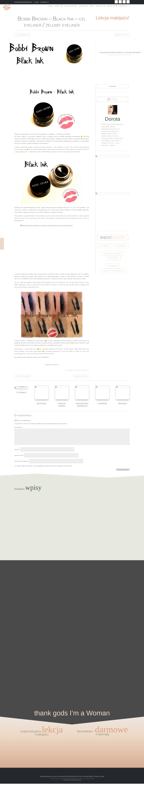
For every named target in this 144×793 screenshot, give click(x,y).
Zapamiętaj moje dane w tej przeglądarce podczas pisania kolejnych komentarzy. (44, 466)
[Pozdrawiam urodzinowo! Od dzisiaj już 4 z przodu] (136, 574)
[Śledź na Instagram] (128, 1)
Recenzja (137, 52)
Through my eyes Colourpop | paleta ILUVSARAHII (72, 541)
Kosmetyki (111, 6)
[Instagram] (0, 789)
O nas (36, 2)
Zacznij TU (45, 2)
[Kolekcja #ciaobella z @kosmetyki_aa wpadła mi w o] (56, 632)
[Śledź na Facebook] (116, 1)
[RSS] (0, 792)
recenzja (117, 55)
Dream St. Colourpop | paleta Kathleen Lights (72, 520)
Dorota (119, 52)
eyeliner (110, 55)
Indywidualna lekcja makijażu (53, 776)
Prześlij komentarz (123, 469)
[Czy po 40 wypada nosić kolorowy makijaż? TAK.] (120, 582)
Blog (92, 6)
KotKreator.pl (76, 780)
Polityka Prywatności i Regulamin (89, 776)
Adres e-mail (19, 455)
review (123, 55)
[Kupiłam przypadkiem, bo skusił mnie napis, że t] (88, 619)
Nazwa (17, 449)
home (50, 6)
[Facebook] (0, 785)
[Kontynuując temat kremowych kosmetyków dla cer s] (8, 611)
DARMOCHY (123, 6)
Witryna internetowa (21, 461)
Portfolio (83, 6)
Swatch (129, 55)
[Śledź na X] (120, 1)
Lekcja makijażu (70, 6)
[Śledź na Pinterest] (124, 1)
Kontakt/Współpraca (23, 2)
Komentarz (18, 427)
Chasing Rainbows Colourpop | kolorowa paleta (72, 499)
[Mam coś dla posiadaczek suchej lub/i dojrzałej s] (72, 619)
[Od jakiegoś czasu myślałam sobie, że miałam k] (40, 592)
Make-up (99, 6)
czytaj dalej (72, 502)
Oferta (57, 6)
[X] (0, 787)
